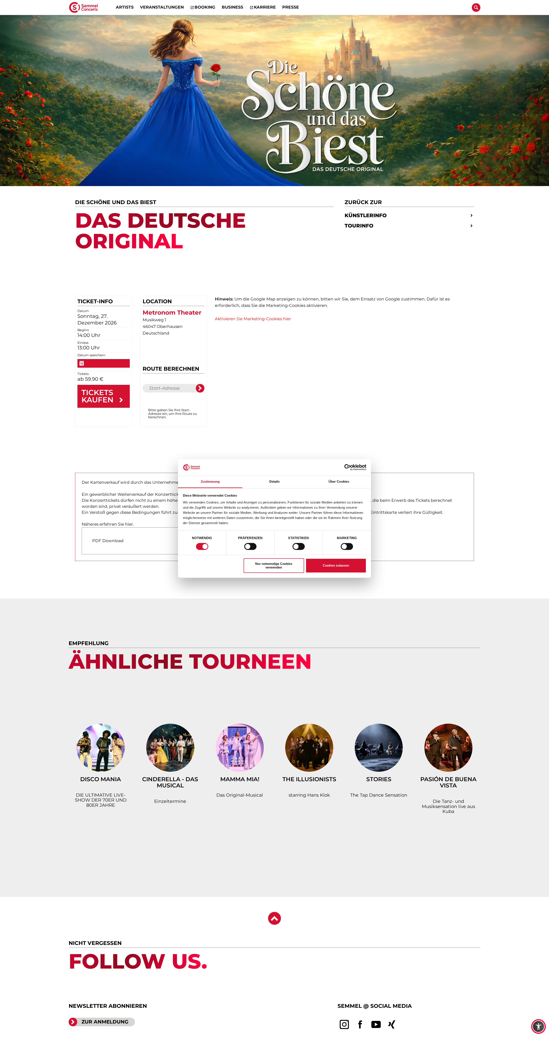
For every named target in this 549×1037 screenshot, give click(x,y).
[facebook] (360, 1024)
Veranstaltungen (162, 7)
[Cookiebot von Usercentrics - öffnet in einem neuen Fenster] (347, 467)
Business (232, 7)
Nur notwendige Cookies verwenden (273, 565)
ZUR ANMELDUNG (104, 1022)
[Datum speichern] (103, 363)
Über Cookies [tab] (339, 481)
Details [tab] (274, 481)
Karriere (265, 7)
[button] (538, 1026)
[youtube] (376, 1024)
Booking (205, 7)
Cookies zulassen (336, 565)
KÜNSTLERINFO (366, 215)
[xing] (392, 1024)
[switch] (250, 546)
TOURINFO (359, 226)
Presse (290, 7)
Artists (125, 7)
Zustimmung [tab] (210, 481)
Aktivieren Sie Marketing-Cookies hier (253, 318)
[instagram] (344, 1024)
